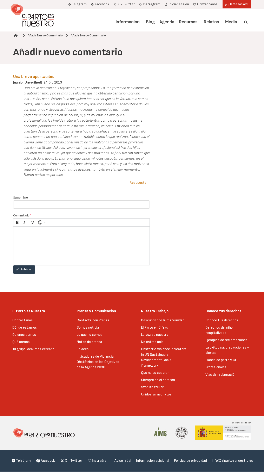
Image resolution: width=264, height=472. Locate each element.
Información (128, 22)
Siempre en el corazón (158, 380)
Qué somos (21, 342)
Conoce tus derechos (221, 320)
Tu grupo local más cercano (33, 349)
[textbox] (81, 245)
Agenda (166, 22)
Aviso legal (122, 460)
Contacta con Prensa (93, 320)
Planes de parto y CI (220, 360)
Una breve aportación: (33, 76)
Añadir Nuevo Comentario (45, 35)
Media (231, 22)
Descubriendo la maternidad (162, 320)
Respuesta (138, 182)
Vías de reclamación (220, 374)
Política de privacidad (190, 460)
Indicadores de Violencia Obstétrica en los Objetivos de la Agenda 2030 (98, 362)
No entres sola (152, 342)
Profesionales (215, 367)
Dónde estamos (24, 327)
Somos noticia (88, 327)
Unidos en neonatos (156, 394)
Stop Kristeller (152, 387)
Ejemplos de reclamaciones (226, 340)
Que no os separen (155, 373)
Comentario (22, 215)
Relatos (211, 22)
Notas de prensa (89, 342)
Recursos (188, 22)
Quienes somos (24, 334)
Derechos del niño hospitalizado (219, 330)
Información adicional (152, 460)
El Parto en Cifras (154, 327)
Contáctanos (22, 320)
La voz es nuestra (154, 334)
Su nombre (20, 198)
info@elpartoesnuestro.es (232, 460)
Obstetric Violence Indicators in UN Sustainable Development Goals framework (163, 357)
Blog (150, 22)
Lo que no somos (90, 334)
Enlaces (83, 349)
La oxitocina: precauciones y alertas (227, 350)
